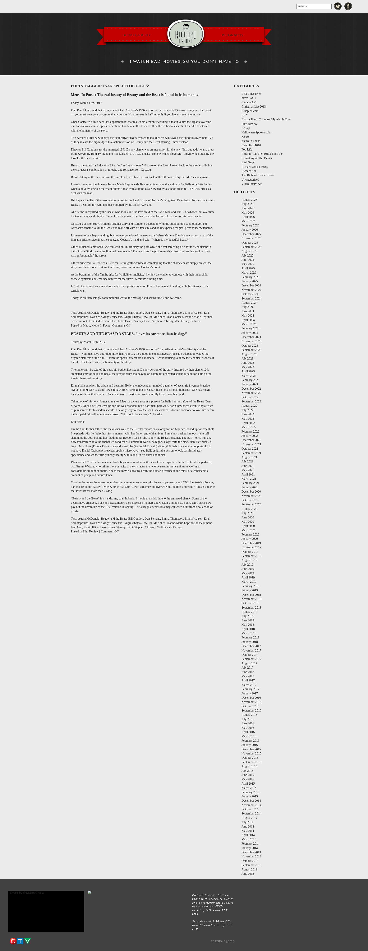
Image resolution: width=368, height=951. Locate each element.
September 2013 (251, 865)
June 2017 (248, 672)
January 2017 (250, 693)
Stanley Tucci (142, 321)
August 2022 (249, 405)
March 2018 (249, 633)
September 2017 (251, 659)
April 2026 (248, 216)
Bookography (136, 35)
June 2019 (248, 568)
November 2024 (251, 289)
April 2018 (248, 629)
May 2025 (248, 264)
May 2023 (248, 367)
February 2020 (250, 534)
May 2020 (248, 521)
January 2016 (250, 744)
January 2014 (250, 848)
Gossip (246, 128)
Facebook (348, 6)
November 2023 (251, 341)
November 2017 (251, 650)
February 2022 (250, 431)
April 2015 (248, 783)
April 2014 (248, 835)
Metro (86, 325)
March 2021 (249, 478)
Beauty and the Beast (114, 312)
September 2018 (251, 607)
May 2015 (248, 779)
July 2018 (247, 616)
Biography (233, 35)
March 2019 (249, 581)
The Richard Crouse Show (258, 175)
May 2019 (248, 573)
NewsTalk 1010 (251, 145)
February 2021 (250, 483)
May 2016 (248, 727)
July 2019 (247, 564)
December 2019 (251, 543)
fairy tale (117, 316)
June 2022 (248, 414)
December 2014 (251, 800)
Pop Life (247, 149)
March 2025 (249, 272)
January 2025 (250, 281)
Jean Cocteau (175, 316)
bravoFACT (249, 98)
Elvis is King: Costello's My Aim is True (266, 119)
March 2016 (249, 736)
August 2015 (249, 766)
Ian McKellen (157, 316)
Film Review (91, 531)
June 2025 (248, 259)
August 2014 (249, 817)
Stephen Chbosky (162, 321)
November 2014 (251, 805)
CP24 (245, 115)
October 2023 (250, 345)
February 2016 (250, 740)
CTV (20, 941)
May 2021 (248, 470)
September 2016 (251, 710)
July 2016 (247, 719)
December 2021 (251, 440)
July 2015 (247, 770)
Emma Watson (193, 312)
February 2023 (250, 380)
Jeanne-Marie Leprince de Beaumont (189, 523)
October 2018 (250, 603)
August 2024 (249, 302)
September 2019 (251, 556)
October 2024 (250, 294)
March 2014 (249, 839)
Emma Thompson (172, 312)
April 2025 (248, 268)
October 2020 (250, 500)
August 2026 (249, 199)
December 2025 (251, 234)
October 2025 (250, 242)
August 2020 (249, 508)
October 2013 (250, 860)
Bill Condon (135, 312)
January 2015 (250, 796)
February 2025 (250, 277)
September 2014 (251, 813)
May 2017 (248, 676)
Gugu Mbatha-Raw (135, 316)
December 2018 (251, 594)
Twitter (338, 6)
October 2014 (250, 809)
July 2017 (247, 667)
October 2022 (250, 397)
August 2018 (249, 611)
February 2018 (250, 637)
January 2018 (250, 641)
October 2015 (250, 757)
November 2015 (251, 753)
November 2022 (251, 392)
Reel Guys (248, 162)
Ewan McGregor (100, 316)
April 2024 (248, 320)
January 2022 (250, 435)
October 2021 (250, 448)
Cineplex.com (250, 111)
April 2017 (248, 680)
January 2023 (250, 384)
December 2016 (251, 697)
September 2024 (251, 298)
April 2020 (248, 525)
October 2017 (250, 654)
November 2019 (251, 547)
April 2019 (248, 577)
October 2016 (250, 706)
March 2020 (249, 530)
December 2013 (251, 852)
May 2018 (248, 624)
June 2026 (248, 208)
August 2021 (249, 457)
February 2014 (250, 843)
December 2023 (251, 337)
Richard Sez (249, 171)
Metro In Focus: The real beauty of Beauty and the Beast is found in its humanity (135, 95)
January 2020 (250, 538)
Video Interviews (252, 183)
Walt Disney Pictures (187, 321)
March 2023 (249, 375)
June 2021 (248, 465)
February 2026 (250, 225)
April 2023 (248, 371)
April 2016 (248, 732)
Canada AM (249, 102)
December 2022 (251, 388)
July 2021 (247, 461)
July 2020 (247, 513)
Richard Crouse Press (255, 166)
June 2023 (248, 362)
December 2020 (251, 491)
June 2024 (248, 311)
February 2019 (250, 586)
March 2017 (249, 684)
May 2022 (248, 418)
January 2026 (250, 229)
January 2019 (250, 590)
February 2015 (250, 792)
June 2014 (248, 826)
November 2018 (251, 599)
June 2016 (248, 723)
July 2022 (247, 410)
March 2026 (249, 221)
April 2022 (248, 422)
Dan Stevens (152, 312)
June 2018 (248, 620)
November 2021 (251, 444)
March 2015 (249, 787)
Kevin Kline (108, 321)
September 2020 (251, 504)
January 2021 (250, 487)
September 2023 (251, 349)
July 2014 (247, 822)
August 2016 (249, 714)
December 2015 (251, 749)
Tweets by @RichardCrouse (27, 892)
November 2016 (251, 701)
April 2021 (248, 474)
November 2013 (251, 856)
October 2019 (250, 551)
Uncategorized (250, 179)
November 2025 (251, 238)
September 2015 (251, 762)
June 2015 (248, 775)
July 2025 (247, 255)
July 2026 (247, 204)
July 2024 (247, 306)
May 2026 (248, 212)
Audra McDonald (88, 312)
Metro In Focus (101, 325)
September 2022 (251, 401)
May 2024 (248, 315)
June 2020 (248, 517)
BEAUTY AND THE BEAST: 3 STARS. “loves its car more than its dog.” (129, 334)
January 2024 (250, 332)
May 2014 (248, 830)
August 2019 (249, 560)
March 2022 (249, 427)
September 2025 (251, 246)
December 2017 (251, 646)
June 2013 (248, 873)
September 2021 (251, 453)
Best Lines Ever (251, 93)
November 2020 (251, 496)
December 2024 (251, 285)
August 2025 (249, 251)
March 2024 (249, 324)
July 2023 (247, 358)
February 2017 (250, 689)
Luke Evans (125, 321)
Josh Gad (94, 321)
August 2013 (249, 869)
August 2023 (249, 354)
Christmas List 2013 (254, 106)
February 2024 (250, 328)
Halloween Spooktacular (256, 132)
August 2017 (249, 663)
